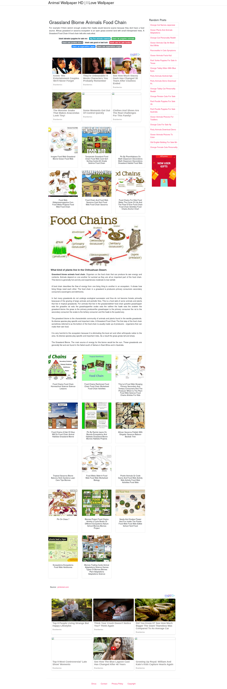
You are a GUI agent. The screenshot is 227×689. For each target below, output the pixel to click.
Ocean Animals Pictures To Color (161, 136)
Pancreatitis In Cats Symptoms (163, 50)
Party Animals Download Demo (163, 129)
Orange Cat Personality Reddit (163, 37)
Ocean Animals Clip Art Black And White (162, 44)
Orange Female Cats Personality (163, 147)
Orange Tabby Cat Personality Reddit (162, 90)
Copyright (132, 683)
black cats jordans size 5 (72, 42)
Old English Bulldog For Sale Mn (163, 142)
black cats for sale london (120, 42)
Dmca (93, 683)
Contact (104, 683)
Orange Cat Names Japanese (162, 25)
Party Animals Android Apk (161, 76)
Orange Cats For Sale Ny (160, 124)
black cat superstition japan (83, 46)
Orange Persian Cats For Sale (162, 96)
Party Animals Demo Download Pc (163, 82)
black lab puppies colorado (123, 38)
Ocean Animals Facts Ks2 (161, 55)
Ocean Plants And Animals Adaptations (161, 31)
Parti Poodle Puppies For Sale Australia (162, 110)
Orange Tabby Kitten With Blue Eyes (163, 69)
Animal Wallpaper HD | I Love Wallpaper (81, 2)
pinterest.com (63, 587)
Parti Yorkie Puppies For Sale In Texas (163, 61)
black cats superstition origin (109, 46)
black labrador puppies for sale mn (73, 38)
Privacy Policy (117, 683)
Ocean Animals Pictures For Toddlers (162, 118)
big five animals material (100, 38)
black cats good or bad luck (96, 42)
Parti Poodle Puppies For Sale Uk (162, 102)
